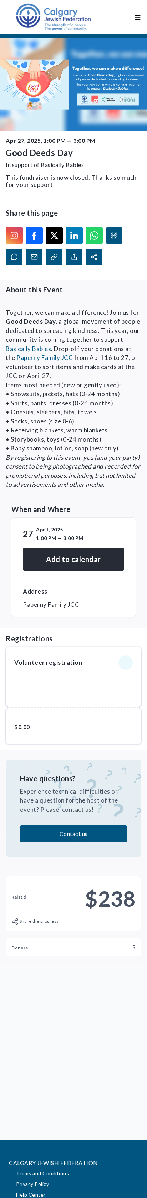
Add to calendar (73, 559)
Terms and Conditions (42, 1173)
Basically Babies (28, 348)
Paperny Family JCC (44, 357)
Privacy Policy (32, 1184)
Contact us (74, 833)
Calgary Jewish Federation (53, 1162)
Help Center (31, 1195)
